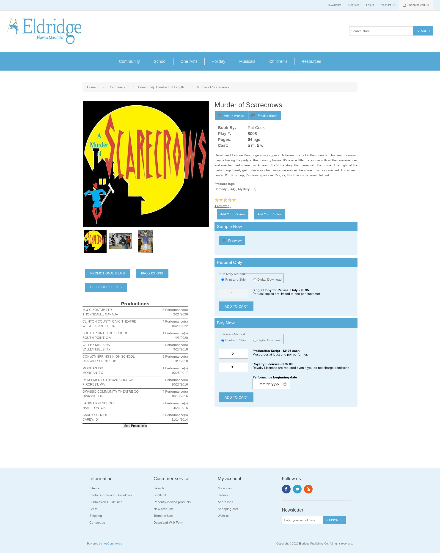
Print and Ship (235, 279)
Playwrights (334, 5)
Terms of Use (163, 515)
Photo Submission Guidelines (110, 495)
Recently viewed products (172, 502)
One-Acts (189, 61)
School (160, 61)
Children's (278, 61)
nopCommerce (112, 543)
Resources (311, 61)
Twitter (297, 489)
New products (163, 509)
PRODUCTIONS (152, 273)
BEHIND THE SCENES (106, 287)
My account (226, 488)
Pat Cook (256, 127)
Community (129, 61)
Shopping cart (228, 509)
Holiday (218, 61)
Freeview (235, 240)
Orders (223, 495)
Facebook (286, 489)
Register (353, 5)
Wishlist (223, 515)
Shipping (95, 515)
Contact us (97, 522)
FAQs (93, 509)
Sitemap (95, 488)
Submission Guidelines (105, 502)
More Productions (135, 425)
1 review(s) (222, 206)
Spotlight (160, 495)
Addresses (225, 502)
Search (159, 488)
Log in (370, 5)
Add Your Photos (269, 214)
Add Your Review (232, 214)
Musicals (247, 61)
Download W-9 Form (169, 522)
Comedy (220, 189)
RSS (308, 489)
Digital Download (269, 279)
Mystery (244, 189)
